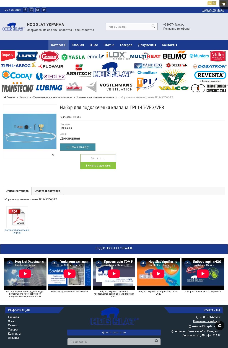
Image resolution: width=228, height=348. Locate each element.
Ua (209, 3)
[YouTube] (37, 10)
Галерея (126, 45)
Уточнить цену (79, 147)
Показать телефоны (213, 9)
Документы (147, 45)
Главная (78, 45)
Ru (214, 3)
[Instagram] (31, 10)
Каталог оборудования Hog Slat (17, 231)
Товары (13, 329)
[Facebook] (25, 10)
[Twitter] (44, 10)
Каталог (57, 45)
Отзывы (13, 337)
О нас (94, 45)
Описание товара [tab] (17, 191)
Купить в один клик (98, 165)
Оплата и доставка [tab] (47, 191)
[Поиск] (153, 26)
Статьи (109, 45)
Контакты (169, 45)
